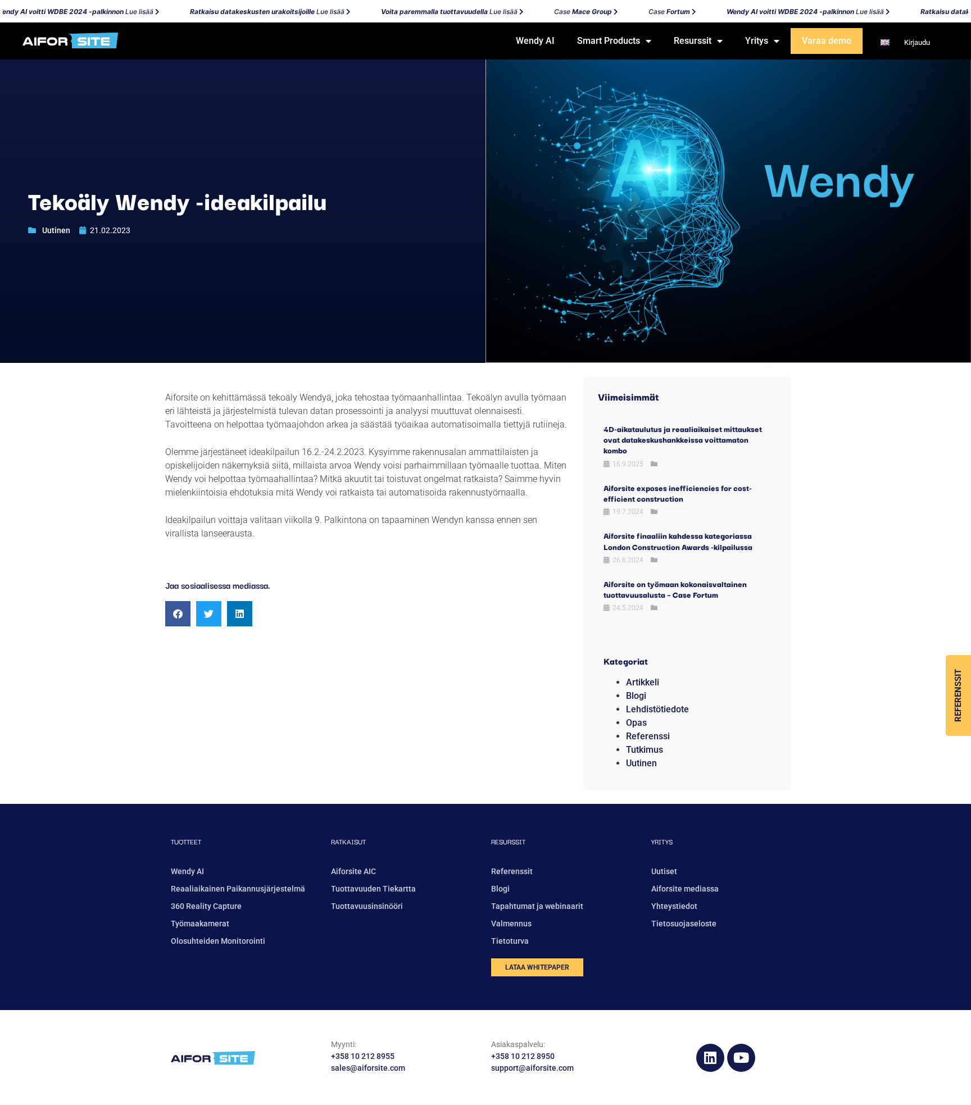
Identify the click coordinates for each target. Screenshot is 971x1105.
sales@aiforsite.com (368, 1067)
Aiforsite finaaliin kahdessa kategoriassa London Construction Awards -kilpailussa (678, 540)
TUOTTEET (186, 841)
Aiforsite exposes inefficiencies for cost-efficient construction (678, 492)
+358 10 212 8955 (362, 1056)
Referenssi (676, 512)
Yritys (756, 40)
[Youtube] (741, 1058)
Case (571, 11)
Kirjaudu (916, 42)
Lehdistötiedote (657, 709)
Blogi (636, 695)
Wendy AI (535, 40)
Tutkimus (644, 749)
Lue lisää (255, 11)
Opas (636, 722)
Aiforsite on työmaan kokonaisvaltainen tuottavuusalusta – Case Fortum (675, 589)
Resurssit (692, 40)
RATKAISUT (348, 841)
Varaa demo (826, 40)
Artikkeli (672, 464)
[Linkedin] (710, 1058)
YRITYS (662, 841)
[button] (177, 613)
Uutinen (56, 230)
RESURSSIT (508, 841)
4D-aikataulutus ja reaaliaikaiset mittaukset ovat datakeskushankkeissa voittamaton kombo (683, 439)
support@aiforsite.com (532, 1067)
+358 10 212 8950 (523, 1056)
